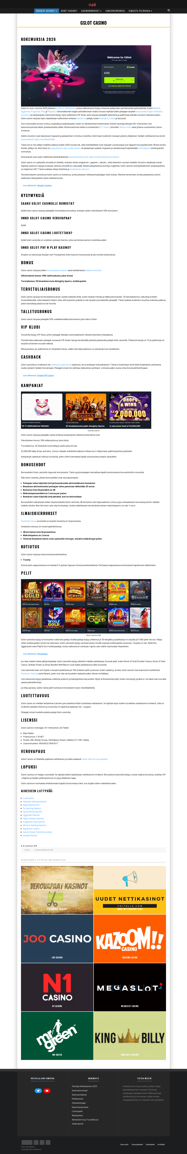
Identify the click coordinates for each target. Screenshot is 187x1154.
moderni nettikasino (65, 108)
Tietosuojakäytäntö (137, 1144)
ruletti (112, 118)
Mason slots (125, 127)
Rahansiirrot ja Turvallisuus (85, 1119)
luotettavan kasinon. (80, 169)
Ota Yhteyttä (161, 1144)
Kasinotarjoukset (80, 1107)
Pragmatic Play (38, 111)
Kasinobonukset (80, 1090)
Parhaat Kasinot (45, 10)
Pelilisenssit (77, 1098)
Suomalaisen (144, 148)
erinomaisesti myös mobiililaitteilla (37, 139)
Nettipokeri (77, 1115)
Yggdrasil (25, 111)
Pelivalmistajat (79, 1103)
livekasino (81, 118)
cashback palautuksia (61, 364)
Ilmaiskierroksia (115, 10)
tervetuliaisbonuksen (57, 270)
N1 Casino (104, 127)
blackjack (103, 118)
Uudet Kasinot (69, 10)
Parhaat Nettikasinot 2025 (84, 1086)
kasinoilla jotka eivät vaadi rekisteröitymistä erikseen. (94, 157)
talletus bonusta (93, 270)
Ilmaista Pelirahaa (139, 10)
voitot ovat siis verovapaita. (95, 759)
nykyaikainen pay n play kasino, (66, 148)
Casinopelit (77, 1111)
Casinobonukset (90, 10)
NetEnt (156, 108)
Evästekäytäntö (150, 1144)
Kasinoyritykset (79, 1094)
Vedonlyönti (77, 1123)
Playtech (52, 111)
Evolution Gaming (29, 673)
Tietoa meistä (124, 1144)
